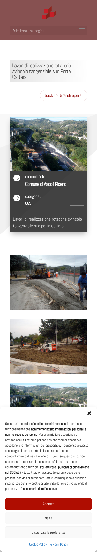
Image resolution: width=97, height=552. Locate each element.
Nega (48, 518)
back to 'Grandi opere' (64, 95)
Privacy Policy (58, 544)
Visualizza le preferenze (49, 532)
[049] (48, 310)
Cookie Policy (38, 544)
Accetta (48, 503)
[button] (89, 413)
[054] (48, 374)
